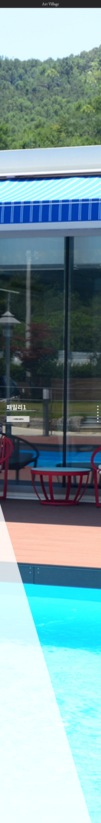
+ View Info (18, 419)
